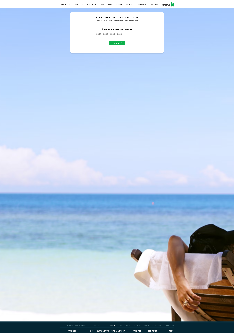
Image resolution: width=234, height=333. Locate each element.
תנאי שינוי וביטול (125, 325)
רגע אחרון (129, 4)
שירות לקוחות (169, 325)
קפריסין (119, 4)
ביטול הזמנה (113, 325)
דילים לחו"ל (155, 4)
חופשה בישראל (106, 4)
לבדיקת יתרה (117, 43)
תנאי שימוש (159, 325)
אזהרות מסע (148, 325)
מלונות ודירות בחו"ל (89, 4)
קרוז (76, 4)
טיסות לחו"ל (142, 4)
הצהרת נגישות (137, 325)
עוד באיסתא (65, 4)
